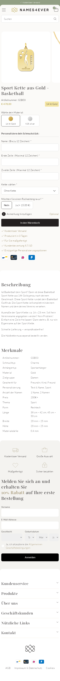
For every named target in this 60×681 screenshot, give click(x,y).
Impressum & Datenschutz (28, 667)
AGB (8, 667)
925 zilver (30, 123)
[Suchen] (55, 19)
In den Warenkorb (30, 222)
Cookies (50, 667)
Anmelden (30, 557)
